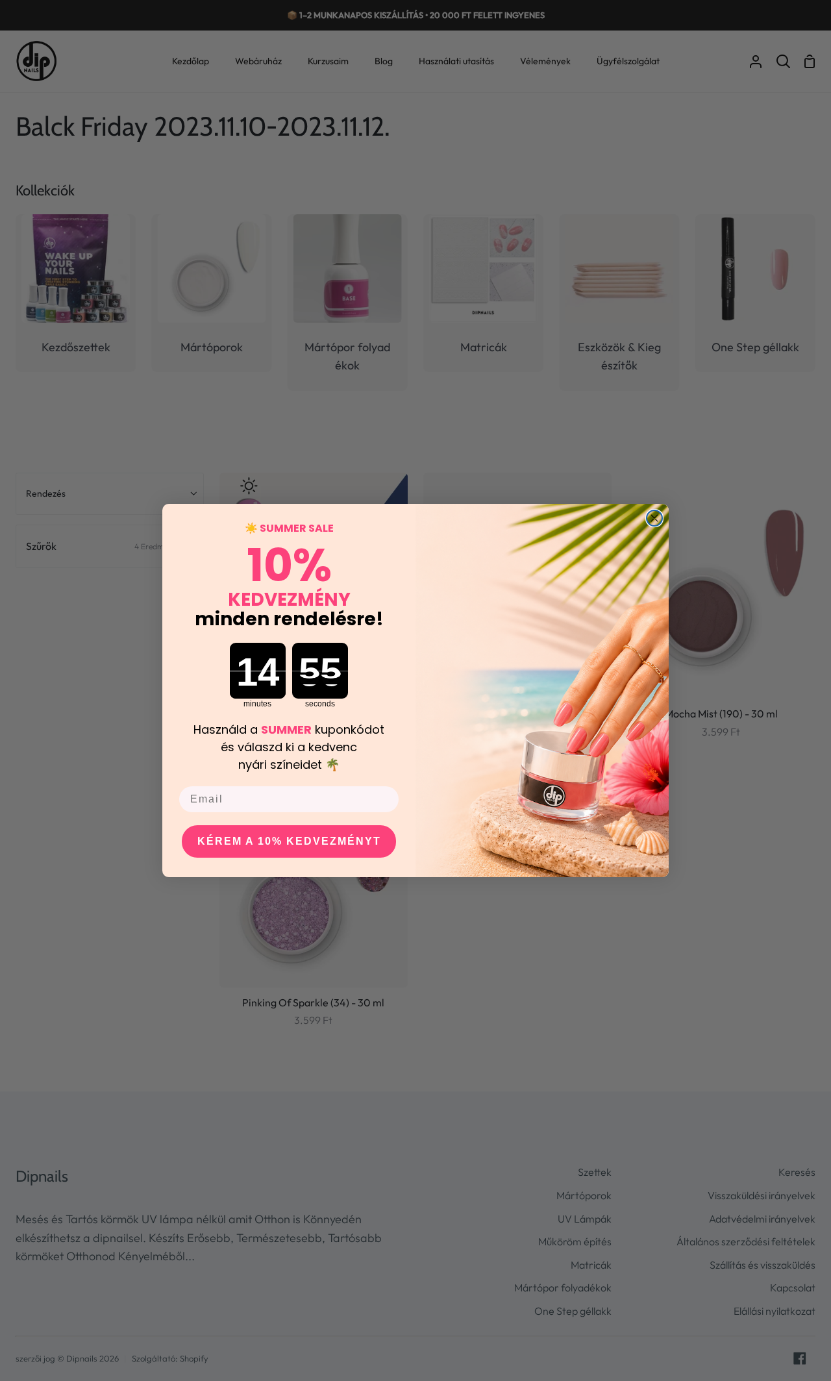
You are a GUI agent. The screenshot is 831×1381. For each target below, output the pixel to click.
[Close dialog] (654, 518)
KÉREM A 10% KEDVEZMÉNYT (289, 841)
